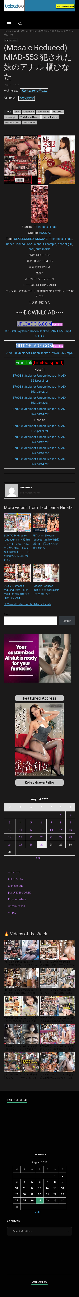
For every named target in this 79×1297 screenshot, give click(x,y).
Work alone (29, 122)
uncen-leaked (50, 117)
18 (20, 837)
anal (17, 111)
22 (60, 837)
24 (9, 844)
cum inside (43, 111)
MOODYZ (27, 98)
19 (31, 837)
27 (41, 844)
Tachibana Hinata (34, 90)
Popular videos (17, 899)
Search (8, 614)
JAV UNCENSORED (19, 892)
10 (9, 830)
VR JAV (12, 913)
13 (41, 830)
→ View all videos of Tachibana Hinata (27, 604)
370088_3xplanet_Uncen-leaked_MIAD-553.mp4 (39, 353)
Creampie (28, 111)
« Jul (37, 857)
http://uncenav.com (30, 492)
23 (70, 837)
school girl (10, 117)
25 (20, 844)
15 (60, 830)
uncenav (26, 487)
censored (14, 872)
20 (41, 837)
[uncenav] (11, 490)
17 (9, 837)
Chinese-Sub (15, 886)
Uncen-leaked (11, 31)
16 (70, 830)
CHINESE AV (15, 879)
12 (31, 830)
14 (51, 830)
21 (51, 837)
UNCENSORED (12, 122)
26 (31, 844)
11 (20, 830)
